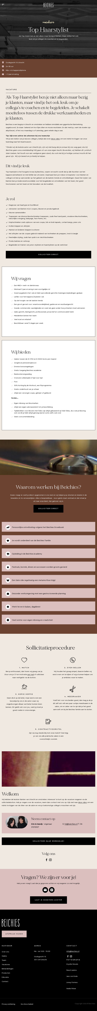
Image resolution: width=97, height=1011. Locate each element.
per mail (31, 674)
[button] (3, 4)
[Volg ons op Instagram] (50, 860)
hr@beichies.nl (71, 824)
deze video (55, 139)
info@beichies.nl (72, 951)
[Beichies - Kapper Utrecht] (49, 5)
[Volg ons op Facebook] (46, 860)
